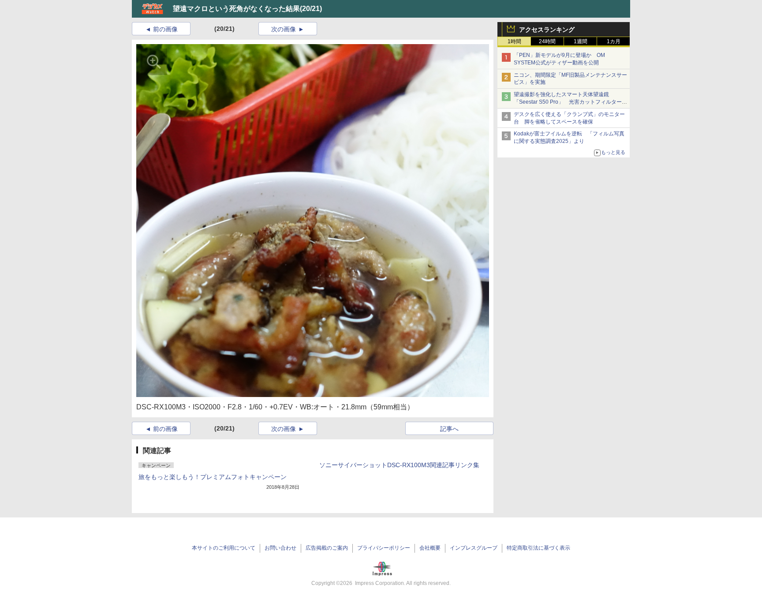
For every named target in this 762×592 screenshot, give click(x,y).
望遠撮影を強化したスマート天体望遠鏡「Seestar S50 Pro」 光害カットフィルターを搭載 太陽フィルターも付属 (570, 101)
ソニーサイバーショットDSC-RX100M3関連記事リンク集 (399, 464)
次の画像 (283, 29)
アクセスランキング (547, 29)
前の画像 (165, 29)
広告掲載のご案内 (327, 548)
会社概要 (430, 548)
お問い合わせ (280, 548)
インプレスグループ (473, 548)
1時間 (514, 41)
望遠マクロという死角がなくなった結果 (236, 8)
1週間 (580, 41)
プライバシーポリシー (383, 548)
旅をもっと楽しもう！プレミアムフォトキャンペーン (212, 476)
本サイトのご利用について (223, 548)
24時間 (547, 41)
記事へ (449, 428)
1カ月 (613, 41)
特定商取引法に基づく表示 (538, 548)
